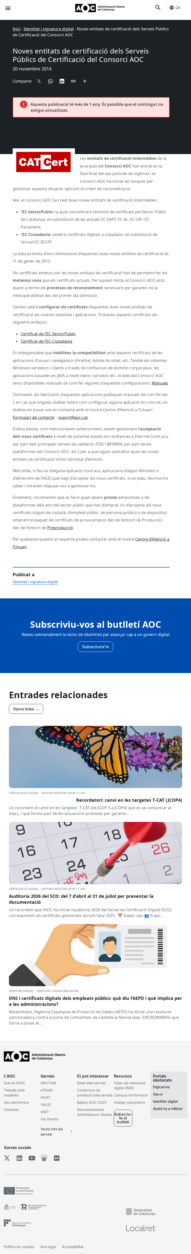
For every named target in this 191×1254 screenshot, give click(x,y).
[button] (8, 8)
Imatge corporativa (129, 1102)
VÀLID (46, 1104)
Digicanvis (161, 1087)
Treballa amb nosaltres (14, 1092)
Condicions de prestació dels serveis (94, 1092)
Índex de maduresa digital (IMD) (129, 1085)
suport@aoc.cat (73, 417)
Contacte (11, 1109)
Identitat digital (165, 1101)
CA (177, 7)
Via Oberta (49, 1119)
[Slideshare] (44, 1158)
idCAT (45, 1097)
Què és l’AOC (14, 1083)
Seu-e (157, 1094)
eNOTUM (48, 1083)
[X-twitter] (7, 1158)
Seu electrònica (16, 1102)
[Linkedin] (19, 1158)
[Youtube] (32, 1158)
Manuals (160, 383)
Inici (16, 29)
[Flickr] (56, 1158)
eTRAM (46, 1090)
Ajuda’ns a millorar (168, 1108)
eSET (45, 1112)
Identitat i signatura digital (49, 29)
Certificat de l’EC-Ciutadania (46, 341)
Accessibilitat (73, 1247)
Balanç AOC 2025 (91, 1102)
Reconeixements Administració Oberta (94, 1112)
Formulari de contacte (33, 417)
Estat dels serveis (91, 1083)
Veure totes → (26, 708)
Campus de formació (131, 1095)
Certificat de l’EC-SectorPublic (48, 334)
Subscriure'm (95, 646)
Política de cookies (19, 1247)
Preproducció (60, 527)
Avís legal (48, 1247)
